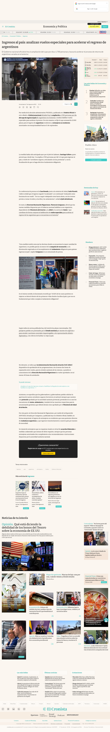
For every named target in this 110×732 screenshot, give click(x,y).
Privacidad (67, 723)
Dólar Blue (13, 703)
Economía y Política (15, 36)
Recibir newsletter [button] (96, 160)
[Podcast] (61, 715)
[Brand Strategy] (52, 715)
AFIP (79, 703)
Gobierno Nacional (56, 469)
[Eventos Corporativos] (43, 715)
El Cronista (5, 36)
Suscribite (44, 720)
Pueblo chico (91, 145)
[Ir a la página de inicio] (10, 26)
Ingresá (105, 26)
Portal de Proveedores (73, 720)
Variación (94, 59)
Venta (100, 59)
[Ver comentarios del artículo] (38, 107)
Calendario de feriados (68, 703)
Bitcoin (33, 703)
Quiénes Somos (58, 720)
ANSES (105, 703)
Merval (48, 703)
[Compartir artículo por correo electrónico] (34, 107)
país (25, 469)
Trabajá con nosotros (91, 720)
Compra (105, 59)
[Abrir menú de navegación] (3, 26)
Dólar (4, 703)
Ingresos (25, 36)
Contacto (16, 720)
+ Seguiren (68, 104)
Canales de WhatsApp (30, 720)
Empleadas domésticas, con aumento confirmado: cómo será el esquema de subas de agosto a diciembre (98, 116)
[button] (106, 620)
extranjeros (40, 469)
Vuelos (47, 469)
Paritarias (87, 703)
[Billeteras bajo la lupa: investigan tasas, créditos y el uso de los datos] (69, 599)
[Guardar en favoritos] (76, 104)
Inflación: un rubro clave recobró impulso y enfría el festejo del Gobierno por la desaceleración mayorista (98, 93)
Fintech (41, 703)
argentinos (31, 469)
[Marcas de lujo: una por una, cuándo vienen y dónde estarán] (37, 581)
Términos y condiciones (56, 723)
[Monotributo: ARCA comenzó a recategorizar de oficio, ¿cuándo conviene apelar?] (38, 486)
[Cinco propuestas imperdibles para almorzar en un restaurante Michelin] (96, 607)
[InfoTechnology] (72, 715)
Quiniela (56, 703)
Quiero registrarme (48, 453)
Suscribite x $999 (94, 26)
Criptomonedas (23, 703)
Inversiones (96, 703)
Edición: (102, 21)
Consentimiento (76, 723)
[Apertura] (34, 715)
